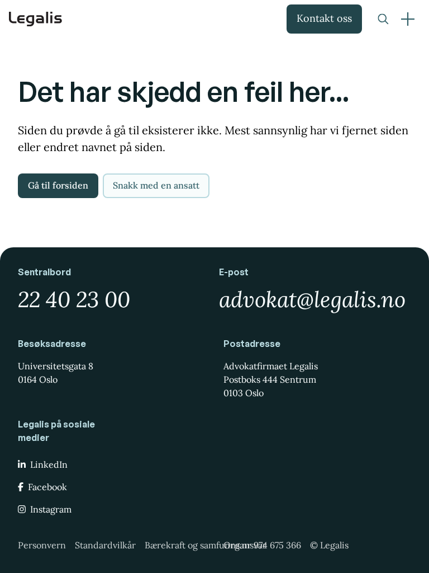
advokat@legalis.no (312, 299)
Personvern (42, 545)
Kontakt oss (324, 18)
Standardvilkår (105, 545)
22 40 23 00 (74, 299)
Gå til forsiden (58, 185)
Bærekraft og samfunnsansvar (205, 545)
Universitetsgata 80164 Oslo (55, 372)
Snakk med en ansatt (156, 185)
